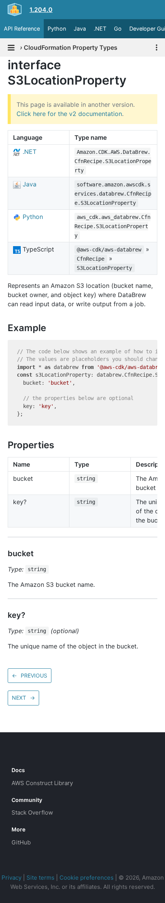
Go (118, 28)
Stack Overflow (32, 812)
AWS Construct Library (42, 783)
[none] (4, 64)
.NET (100, 28)
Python (57, 28)
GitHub (21, 842)
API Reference (22, 28)
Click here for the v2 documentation (69, 114)
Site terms (40, 877)
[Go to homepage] (25, 753)
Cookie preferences (86, 877)
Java (80, 28)
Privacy (11, 877)
